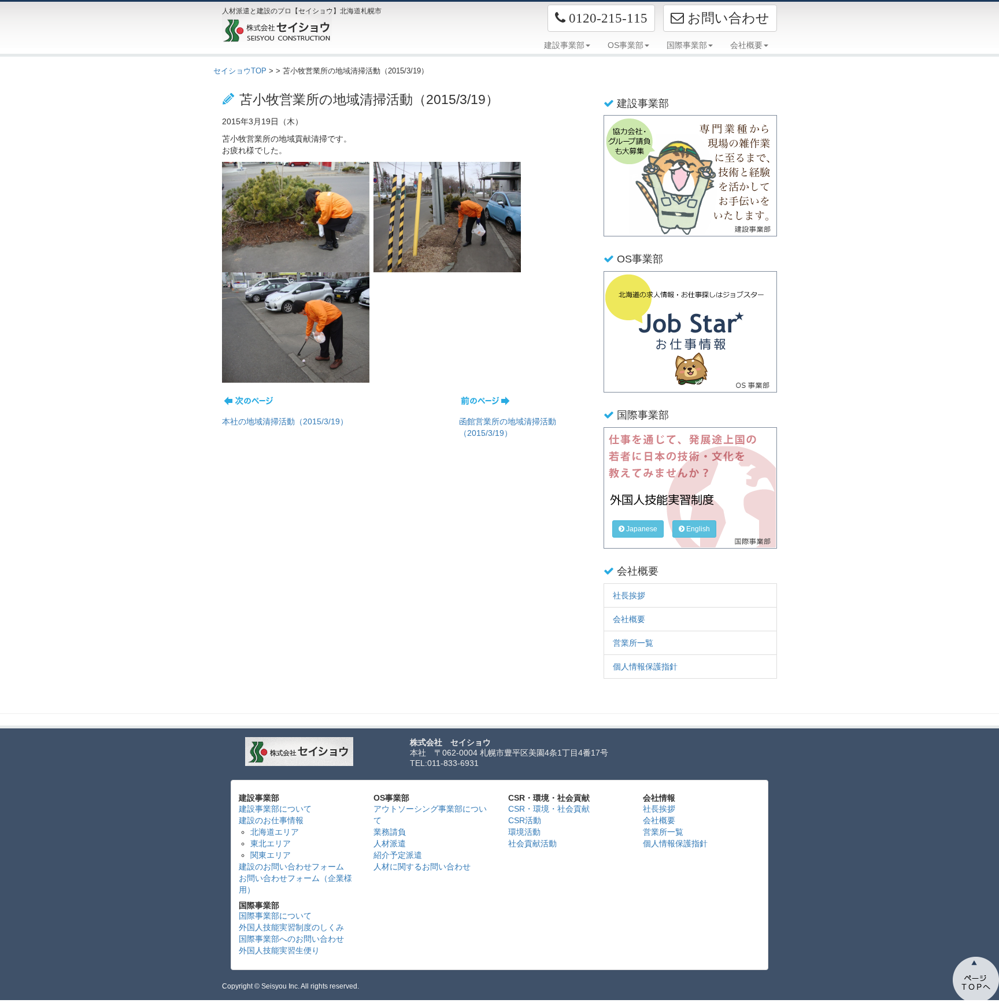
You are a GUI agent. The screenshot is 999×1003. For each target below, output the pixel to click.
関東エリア (270, 855)
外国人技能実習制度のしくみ (291, 927)
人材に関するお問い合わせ (422, 866)
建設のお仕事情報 (271, 820)
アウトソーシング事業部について (430, 814)
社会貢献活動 (532, 843)
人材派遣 (389, 843)
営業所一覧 (633, 642)
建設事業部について (275, 808)
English (697, 529)
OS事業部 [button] (625, 45)
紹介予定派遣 (397, 855)
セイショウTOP (240, 70)
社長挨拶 (629, 595)
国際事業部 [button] (687, 45)
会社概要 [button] (746, 45)
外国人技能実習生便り (279, 950)
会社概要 (629, 619)
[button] (601, 18)
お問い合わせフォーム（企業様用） (295, 884)
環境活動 (524, 832)
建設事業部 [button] (564, 45)
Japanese (640, 529)
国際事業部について (275, 915)
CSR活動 (524, 820)
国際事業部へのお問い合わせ (291, 938)
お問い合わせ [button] (726, 17)
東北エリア (270, 843)
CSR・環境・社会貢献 (549, 808)
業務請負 (389, 832)
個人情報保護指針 (645, 666)
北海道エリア (274, 832)
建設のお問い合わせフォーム (291, 866)
